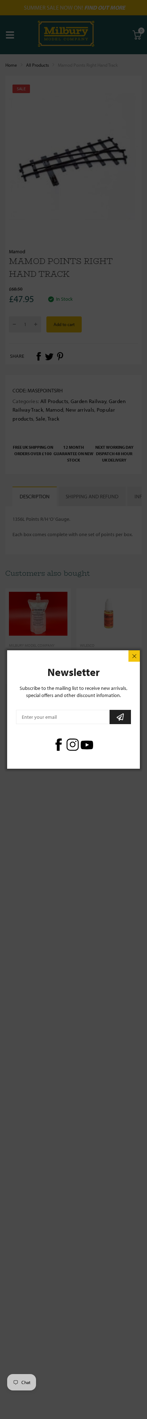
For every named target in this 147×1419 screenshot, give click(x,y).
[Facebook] (58, 744)
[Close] (134, 656)
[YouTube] (87, 744)
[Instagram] (72, 744)
